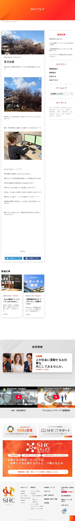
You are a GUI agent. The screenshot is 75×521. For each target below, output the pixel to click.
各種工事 (35, 502)
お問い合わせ (64, 505)
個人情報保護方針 (66, 495)
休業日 (59, 111)
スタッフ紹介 (24, 495)
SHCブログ (9, 21)
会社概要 (23, 500)
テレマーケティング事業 (37, 506)
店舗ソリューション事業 (37, 508)
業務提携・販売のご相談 (50, 499)
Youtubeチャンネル (66, 107)
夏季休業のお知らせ (55, 39)
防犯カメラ (35, 499)
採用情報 (46, 503)
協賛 (63, 113)
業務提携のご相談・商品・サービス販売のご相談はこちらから (38, 472)
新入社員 (58, 115)
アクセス (23, 502)
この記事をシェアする (33, 258)
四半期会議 (65, 111)
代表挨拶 (23, 491)
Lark (71, 111)
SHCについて (24, 487)
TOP (4, 21)
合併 (50, 107)
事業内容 (33, 487)
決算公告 (51, 115)
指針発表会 (52, 109)
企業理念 (23, 493)
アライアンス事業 (35, 491)
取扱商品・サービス (49, 487)
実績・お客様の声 (49, 495)
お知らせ (52, 76)
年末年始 (51, 113)
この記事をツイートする (14, 258)
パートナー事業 (34, 504)
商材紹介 (16, 296)
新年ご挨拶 (56, 107)
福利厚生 (22, 251)
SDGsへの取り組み (25, 498)
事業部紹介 (53, 69)
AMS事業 (33, 493)
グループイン (60, 109)
